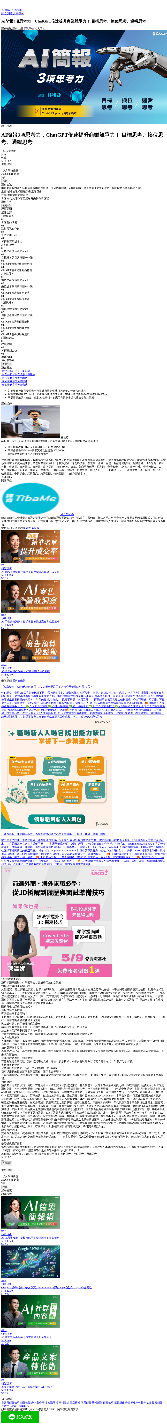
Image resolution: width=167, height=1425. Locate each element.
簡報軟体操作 (138, 1402)
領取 (5, 181)
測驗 (10, 13)
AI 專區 (6, 10)
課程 (19, 10)
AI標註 (14, 1406)
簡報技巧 (108, 1402)
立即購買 (7, 1163)
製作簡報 (42, 1402)
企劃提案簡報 (154, 1402)
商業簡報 (86, 1402)
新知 (21, 13)
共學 (16, 13)
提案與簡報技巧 (10, 1402)
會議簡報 (53, 1402)
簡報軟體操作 (28, 1402)
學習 (13, 10)
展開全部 (7, 205)
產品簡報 (75, 1402)
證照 (4, 13)
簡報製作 (97, 1402)
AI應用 (5, 1406)
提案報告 (24, 1406)
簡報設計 (64, 1402)
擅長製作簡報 (122, 1402)
